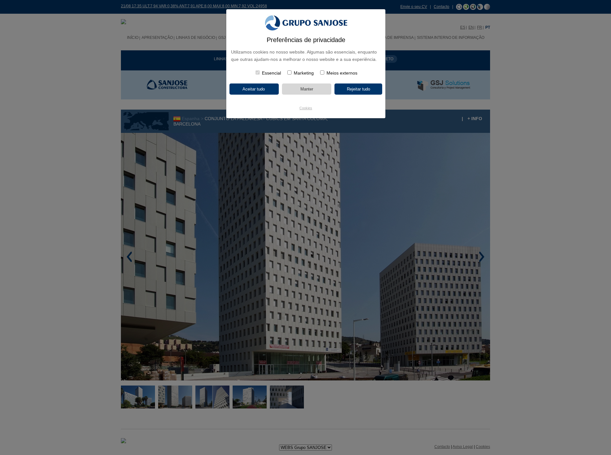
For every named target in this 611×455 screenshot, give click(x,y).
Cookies (305, 108)
